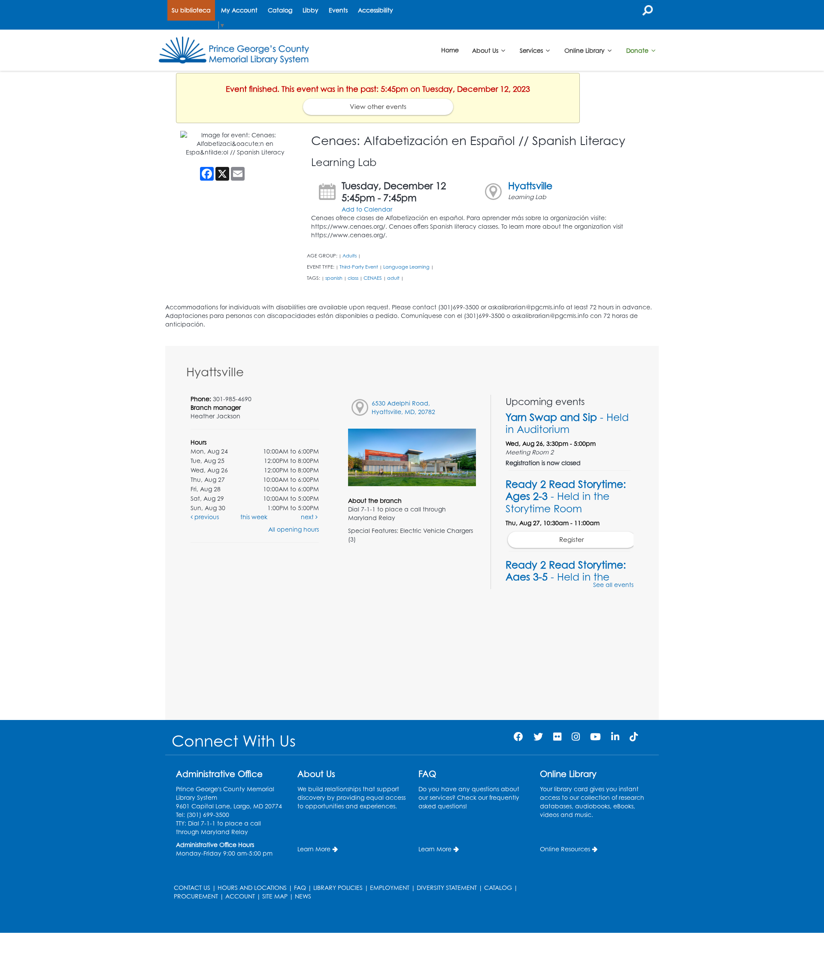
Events (338, 10)
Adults (349, 256)
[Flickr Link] (557, 736)
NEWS (303, 896)
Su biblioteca (191, 10)
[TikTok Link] (634, 736)
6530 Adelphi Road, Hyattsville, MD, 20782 (403, 407)
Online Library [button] (585, 50)
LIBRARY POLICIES (338, 887)
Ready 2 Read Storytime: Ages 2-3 (566, 496)
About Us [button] (486, 50)
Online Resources (565, 849)
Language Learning (406, 267)
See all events (613, 584)
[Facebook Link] (518, 736)
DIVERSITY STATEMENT (447, 887)
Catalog (280, 10)
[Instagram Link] (576, 736)
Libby (310, 10)
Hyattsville (530, 185)
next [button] (308, 516)
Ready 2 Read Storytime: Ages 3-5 (566, 576)
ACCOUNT (240, 896)
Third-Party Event (358, 267)
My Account (239, 10)
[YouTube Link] (595, 736)
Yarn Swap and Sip (567, 423)
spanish (333, 278)
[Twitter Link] (538, 736)
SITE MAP (275, 896)
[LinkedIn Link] (615, 736)
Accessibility (375, 10)
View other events (378, 107)
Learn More (313, 849)
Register (571, 539)
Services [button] (532, 50)
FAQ (300, 887)
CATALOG (498, 887)
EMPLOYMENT (389, 887)
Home (450, 50)
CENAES (373, 278)
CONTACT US (192, 887)
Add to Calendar (367, 209)
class (353, 278)
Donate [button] (638, 50)
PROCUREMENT (196, 896)
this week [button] (253, 516)
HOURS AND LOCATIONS (252, 887)
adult (393, 278)
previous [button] (206, 516)
